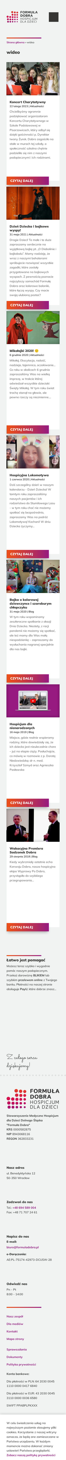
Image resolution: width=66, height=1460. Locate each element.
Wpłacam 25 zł (33, 1001)
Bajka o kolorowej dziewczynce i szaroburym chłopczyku (30, 603)
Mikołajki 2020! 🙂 (24, 351)
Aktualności (37, 106)
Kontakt (12, 1331)
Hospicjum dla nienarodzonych (22, 726)
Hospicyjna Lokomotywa (29, 475)
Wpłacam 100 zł (33, 1026)
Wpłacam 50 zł (33, 1014)
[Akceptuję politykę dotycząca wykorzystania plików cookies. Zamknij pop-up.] (54, 1418)
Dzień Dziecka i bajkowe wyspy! (29, 228)
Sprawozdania (17, 1349)
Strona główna (16, 42)
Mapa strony (15, 1339)
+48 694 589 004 (24, 1207)
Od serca (33, 1038)
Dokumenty (15, 1357)
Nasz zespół (15, 1316)
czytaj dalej (21, 181)
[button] (53, 17)
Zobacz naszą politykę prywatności (31, 1455)
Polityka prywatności (21, 1364)
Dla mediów (15, 1324)
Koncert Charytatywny (28, 102)
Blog (31, 611)
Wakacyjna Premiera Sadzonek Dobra (26, 850)
